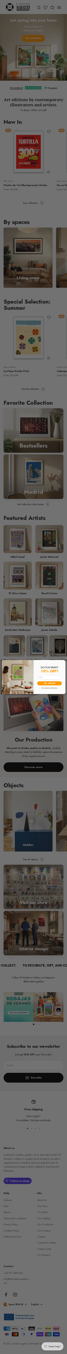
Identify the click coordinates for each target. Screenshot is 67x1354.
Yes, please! (49, 683)
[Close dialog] (64, 661)
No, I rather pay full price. (49, 688)
